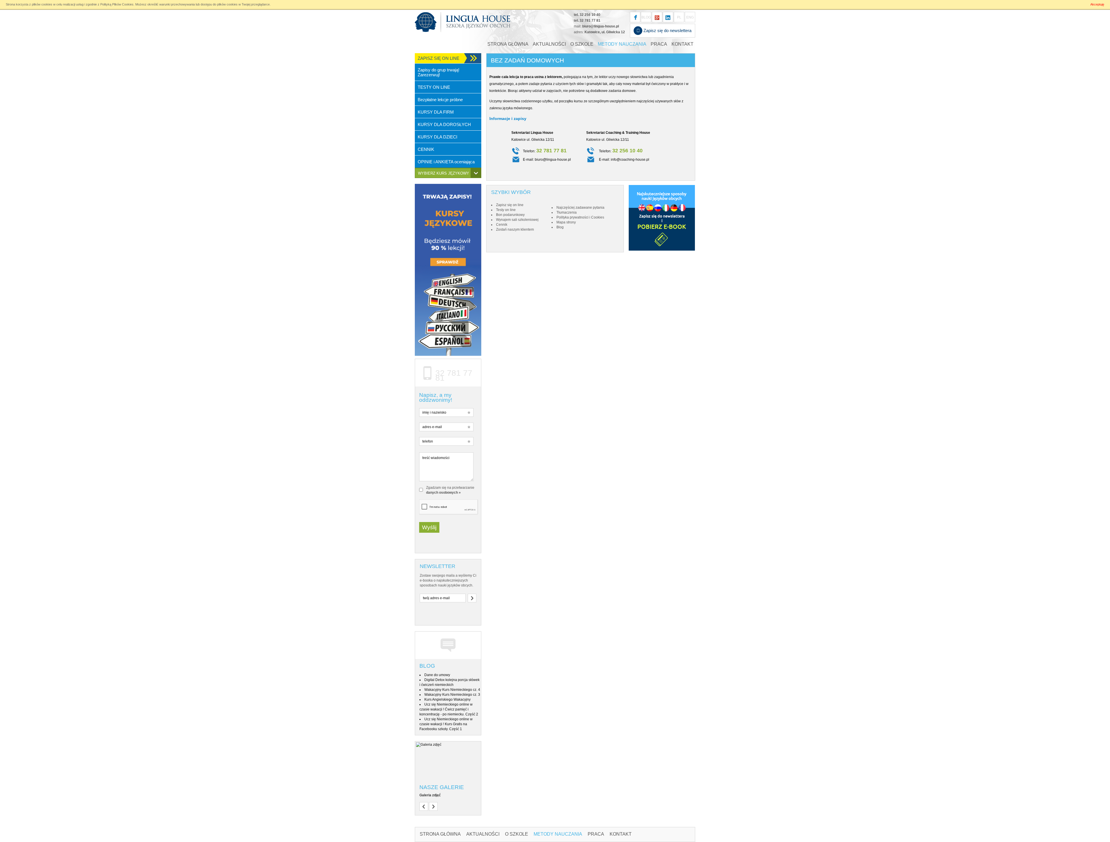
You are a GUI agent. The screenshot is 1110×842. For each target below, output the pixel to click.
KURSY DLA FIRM (436, 112)
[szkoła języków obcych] (668, 17)
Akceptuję (1097, 4)
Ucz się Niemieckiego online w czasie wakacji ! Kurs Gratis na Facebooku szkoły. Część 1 (446, 724)
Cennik (501, 225)
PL (679, 17)
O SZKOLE (581, 44)
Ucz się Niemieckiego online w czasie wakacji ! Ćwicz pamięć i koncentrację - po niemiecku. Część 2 (448, 709)
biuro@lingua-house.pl (600, 26)
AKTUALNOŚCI (549, 44)
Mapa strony (566, 222)
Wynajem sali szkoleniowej (517, 220)
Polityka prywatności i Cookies (580, 217)
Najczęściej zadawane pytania (580, 208)
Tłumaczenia (566, 212)
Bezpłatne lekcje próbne (440, 99)
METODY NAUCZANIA (622, 44)
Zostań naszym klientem (515, 229)
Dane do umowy (437, 675)
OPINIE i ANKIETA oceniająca (446, 161)
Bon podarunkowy (510, 215)
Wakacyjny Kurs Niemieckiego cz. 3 (452, 695)
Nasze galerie (441, 787)
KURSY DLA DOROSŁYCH (444, 124)
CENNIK (426, 149)
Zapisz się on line (509, 205)
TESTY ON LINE (434, 87)
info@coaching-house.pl (630, 160)
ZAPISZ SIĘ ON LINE (438, 58)
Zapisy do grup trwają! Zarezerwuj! (438, 72)
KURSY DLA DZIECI (437, 136)
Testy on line (506, 210)
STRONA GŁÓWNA (507, 44)
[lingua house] (657, 17)
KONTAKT (682, 44)
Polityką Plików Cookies (117, 4)
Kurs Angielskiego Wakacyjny (447, 699)
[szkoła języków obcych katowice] (462, 22)
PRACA (659, 44)
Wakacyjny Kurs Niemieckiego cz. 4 (452, 690)
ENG (690, 17)
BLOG (646, 17)
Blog (427, 666)
